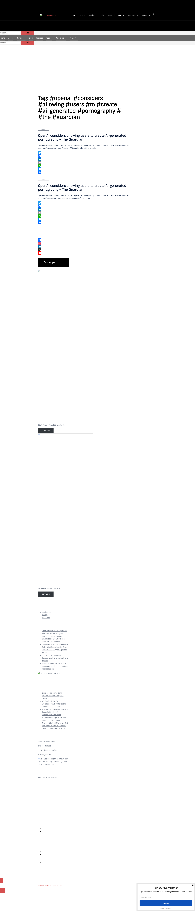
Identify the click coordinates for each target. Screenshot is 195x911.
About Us (46, 829)
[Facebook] (85, 156)
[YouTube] (53, 253)
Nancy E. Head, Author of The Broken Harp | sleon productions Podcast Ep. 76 (55, 666)
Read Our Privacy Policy (47, 777)
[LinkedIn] (85, 159)
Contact (145, 15)
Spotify (45, 615)
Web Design (46, 849)
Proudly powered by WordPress (50, 886)
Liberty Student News (46, 742)
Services (92, 15)
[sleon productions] (48, 15)
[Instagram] (53, 243)
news (47, 130)
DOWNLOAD (46, 431)
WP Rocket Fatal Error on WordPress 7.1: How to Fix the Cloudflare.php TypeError (54, 704)
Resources (132, 15)
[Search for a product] (153, 15)
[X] (53, 249)
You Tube (46, 618)
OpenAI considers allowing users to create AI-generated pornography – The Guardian (82, 137)
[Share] (85, 172)
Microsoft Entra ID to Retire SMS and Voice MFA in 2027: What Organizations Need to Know (55, 726)
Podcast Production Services (53, 863)
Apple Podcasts (48, 612)
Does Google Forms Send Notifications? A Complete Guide (52, 696)
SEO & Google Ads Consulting (54, 860)
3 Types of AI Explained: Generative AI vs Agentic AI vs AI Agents (55, 658)
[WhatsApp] (85, 165)
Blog (103, 15)
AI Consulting (47, 857)
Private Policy (47, 837)
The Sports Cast (44, 746)
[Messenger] (85, 169)
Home (74, 15)
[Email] (85, 162)
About (82, 15)
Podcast (111, 15)
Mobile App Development (52, 854)
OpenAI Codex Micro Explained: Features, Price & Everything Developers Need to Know (54, 633)
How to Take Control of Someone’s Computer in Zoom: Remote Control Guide (54, 717)
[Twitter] (85, 152)
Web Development (49, 852)
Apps (120, 15)
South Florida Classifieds (48, 750)
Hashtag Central (44, 754)
